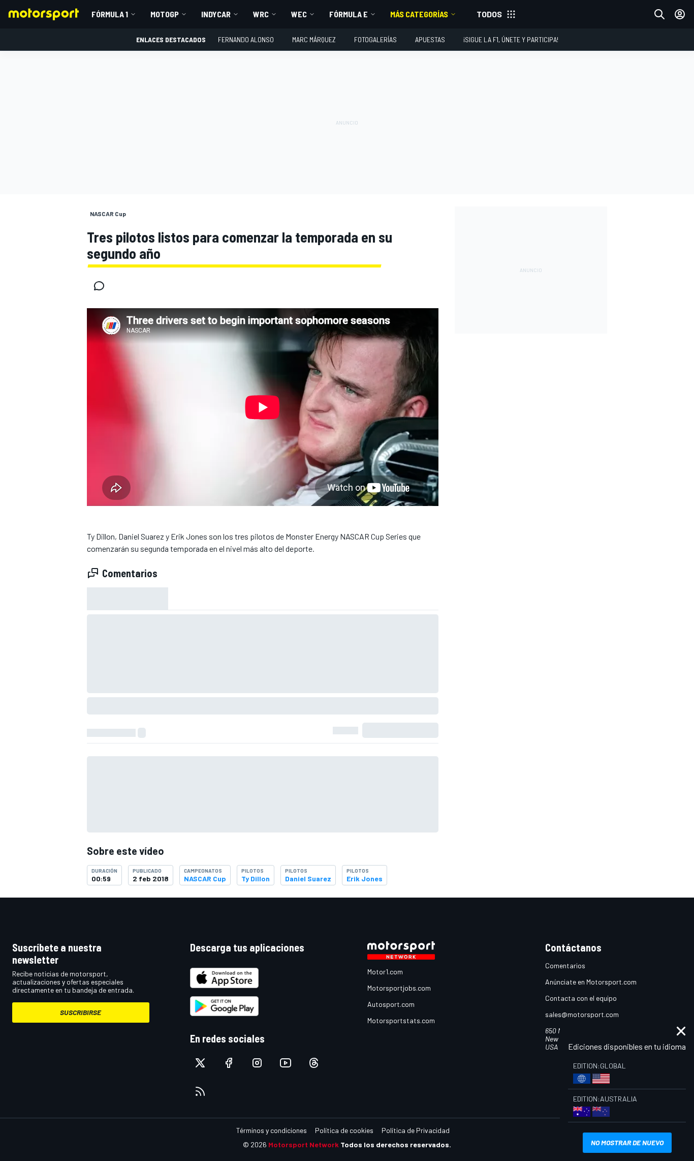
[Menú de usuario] (680, 14)
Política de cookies (344, 1130)
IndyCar (216, 14)
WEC (299, 14)
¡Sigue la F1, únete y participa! (510, 39)
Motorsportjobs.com (399, 988)
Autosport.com (391, 1004)
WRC (261, 14)
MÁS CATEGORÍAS (419, 14)
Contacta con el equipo (581, 998)
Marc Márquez (314, 39)
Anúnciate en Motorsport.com (591, 981)
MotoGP (164, 14)
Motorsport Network (303, 1144)
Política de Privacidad (416, 1130)
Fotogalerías (375, 39)
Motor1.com (385, 971)
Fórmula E (348, 14)
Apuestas (430, 39)
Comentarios (565, 965)
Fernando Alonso (246, 39)
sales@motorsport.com (582, 1014)
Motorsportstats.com (401, 1020)
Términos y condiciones (271, 1130)
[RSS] (200, 1091)
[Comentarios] (102, 286)
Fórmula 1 (109, 14)
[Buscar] (659, 14)
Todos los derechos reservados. (395, 1144)
